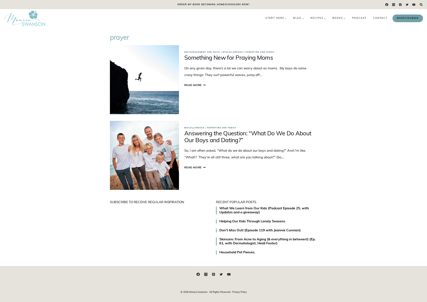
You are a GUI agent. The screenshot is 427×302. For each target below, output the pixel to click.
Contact (380, 18)
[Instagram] (393, 5)
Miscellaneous (233, 52)
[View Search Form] (421, 4)
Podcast (359, 18)
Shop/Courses (408, 18)
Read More (195, 85)
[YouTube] (414, 5)
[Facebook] (387, 5)
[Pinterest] (400, 5)
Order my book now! (213, 5)
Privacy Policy (239, 292)
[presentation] (144, 79)
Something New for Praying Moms (228, 58)
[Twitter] (407, 5)
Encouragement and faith (202, 52)
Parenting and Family (260, 52)
